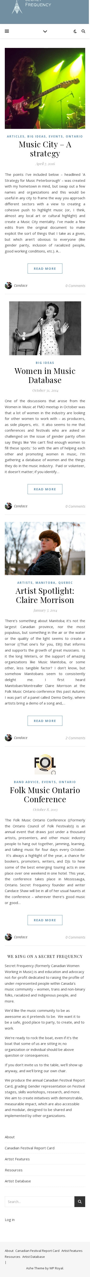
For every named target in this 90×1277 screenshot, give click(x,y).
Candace (21, 285)
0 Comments (75, 285)
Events (56, 136)
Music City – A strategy (45, 148)
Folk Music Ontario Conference (45, 794)
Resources (14, 1170)
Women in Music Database (45, 375)
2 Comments (75, 737)
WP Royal (56, 1268)
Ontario (74, 136)
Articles (15, 136)
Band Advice (26, 782)
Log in (10, 1219)
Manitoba (45, 583)
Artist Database (18, 1181)
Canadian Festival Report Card (29, 1147)
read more (45, 268)
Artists (25, 583)
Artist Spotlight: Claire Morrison (45, 595)
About (10, 1136)
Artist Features (17, 1159)
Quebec (65, 583)
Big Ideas (36, 136)
